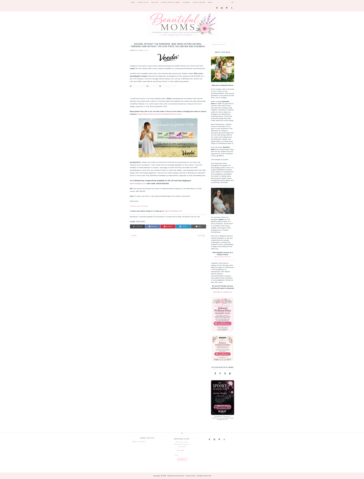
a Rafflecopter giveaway (139, 206)
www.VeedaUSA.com (138, 184)
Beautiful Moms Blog (182, 25)
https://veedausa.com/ (173, 211)
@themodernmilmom (223, 257)
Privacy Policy (191, 476)
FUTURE (201, 235)
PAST (134, 235)
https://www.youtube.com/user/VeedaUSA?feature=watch (159, 114)
